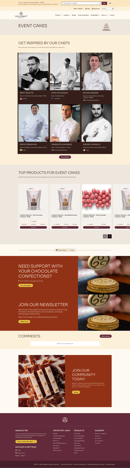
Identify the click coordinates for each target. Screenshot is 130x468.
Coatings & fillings (79, 440)
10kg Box (43, 224)
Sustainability (57, 438)
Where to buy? (57, 450)
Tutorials (97, 443)
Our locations (99, 440)
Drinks (76, 453)
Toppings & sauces (79, 448)
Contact (112, 15)
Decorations (77, 445)
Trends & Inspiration (83, 15)
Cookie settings (110, 464)
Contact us (56, 445)
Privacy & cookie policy (79, 464)
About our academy (100, 433)
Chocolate (77, 433)
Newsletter (56, 448)
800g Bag (24, 224)
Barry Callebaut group (59, 443)
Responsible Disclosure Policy (95, 464)
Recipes (74, 15)
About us (55, 440)
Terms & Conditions (66, 464)
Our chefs (98, 438)
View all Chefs (65, 157)
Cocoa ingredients (79, 436)
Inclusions (77, 443)
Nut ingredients (78, 438)
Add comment (106, 336)
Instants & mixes (79, 450)
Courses (97, 436)
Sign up (76, 392)
